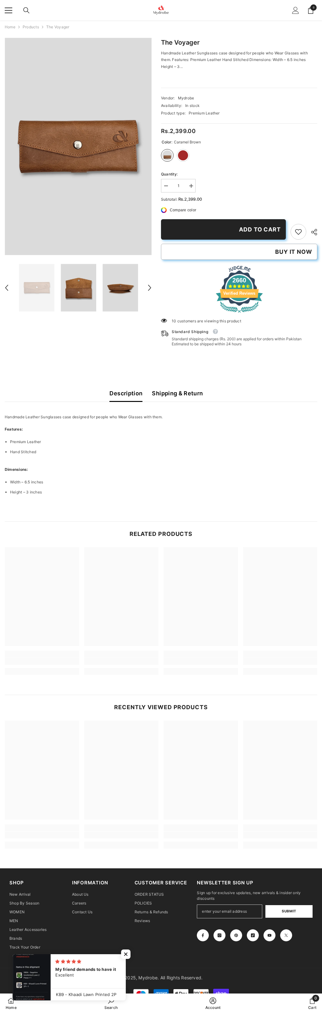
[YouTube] (269, 935)
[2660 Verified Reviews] (239, 314)
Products (31, 27)
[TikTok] (253, 935)
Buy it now (293, 251)
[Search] (26, 10)
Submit (289, 911)
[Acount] (295, 10)
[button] (6, 287)
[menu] (8, 10)
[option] (78, 146)
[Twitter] (286, 935)
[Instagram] (219, 935)
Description (125, 393)
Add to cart (260, 229)
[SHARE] (311, 232)
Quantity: (169, 174)
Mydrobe (186, 98)
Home (10, 27)
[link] (298, 232)
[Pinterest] (236, 935)
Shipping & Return (177, 393)
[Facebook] (203, 935)
